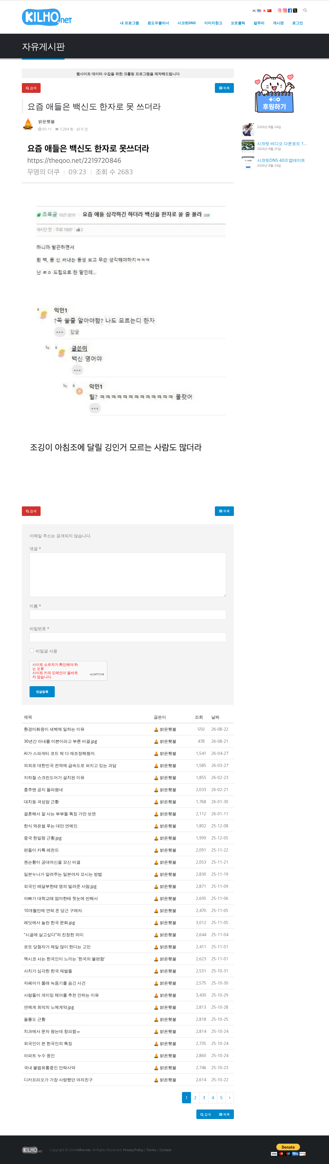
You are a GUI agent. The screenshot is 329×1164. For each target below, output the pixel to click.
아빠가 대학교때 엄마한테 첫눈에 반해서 (61, 898)
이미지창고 (213, 22)
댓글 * (35, 548)
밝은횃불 (46, 121)
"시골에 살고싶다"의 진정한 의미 (54, 934)
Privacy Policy (133, 1150)
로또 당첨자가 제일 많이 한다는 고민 (57, 947)
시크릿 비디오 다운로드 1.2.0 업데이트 (292, 143)
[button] (305, 10)
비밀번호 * (39, 628)
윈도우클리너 (158, 22)
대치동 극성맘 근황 (41, 801)
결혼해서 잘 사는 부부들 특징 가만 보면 (60, 814)
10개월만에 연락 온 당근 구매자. (53, 910)
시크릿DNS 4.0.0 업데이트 (281, 160)
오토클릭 (238, 22)
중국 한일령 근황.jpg (43, 838)
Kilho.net (83, 1150)
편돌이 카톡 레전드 (41, 850)
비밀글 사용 (46, 651)
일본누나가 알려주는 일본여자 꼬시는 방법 (63, 874)
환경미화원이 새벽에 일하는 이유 (54, 729)
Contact (165, 1150)
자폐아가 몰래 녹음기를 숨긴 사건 (55, 983)
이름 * (35, 606)
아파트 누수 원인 (39, 1055)
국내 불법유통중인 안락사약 (49, 1067)
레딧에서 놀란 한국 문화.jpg (49, 922)
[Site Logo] (47, 17)
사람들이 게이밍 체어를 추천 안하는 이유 (61, 995)
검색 (32, 88)
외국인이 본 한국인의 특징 (48, 1043)
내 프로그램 (129, 22)
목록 (226, 88)
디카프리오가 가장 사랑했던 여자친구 (58, 1079)
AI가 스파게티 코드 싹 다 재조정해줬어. (59, 753)
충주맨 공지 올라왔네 (43, 789)
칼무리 (259, 22)
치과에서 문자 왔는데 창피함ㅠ (52, 1031)
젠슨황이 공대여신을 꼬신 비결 (52, 862)
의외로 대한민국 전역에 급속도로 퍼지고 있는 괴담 (70, 765)
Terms (151, 1150)
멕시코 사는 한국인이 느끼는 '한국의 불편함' (64, 959)
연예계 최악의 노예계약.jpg (49, 1007)
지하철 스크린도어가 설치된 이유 (54, 777)
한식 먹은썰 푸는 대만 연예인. (51, 826)
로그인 (297, 22)
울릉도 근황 (34, 1019)
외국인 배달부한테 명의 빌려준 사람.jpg (60, 886)
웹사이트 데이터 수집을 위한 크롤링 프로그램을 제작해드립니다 (128, 73)
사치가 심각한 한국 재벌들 (48, 971)
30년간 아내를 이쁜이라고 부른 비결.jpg (60, 741)
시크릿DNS (187, 22)
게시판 (278, 22)
